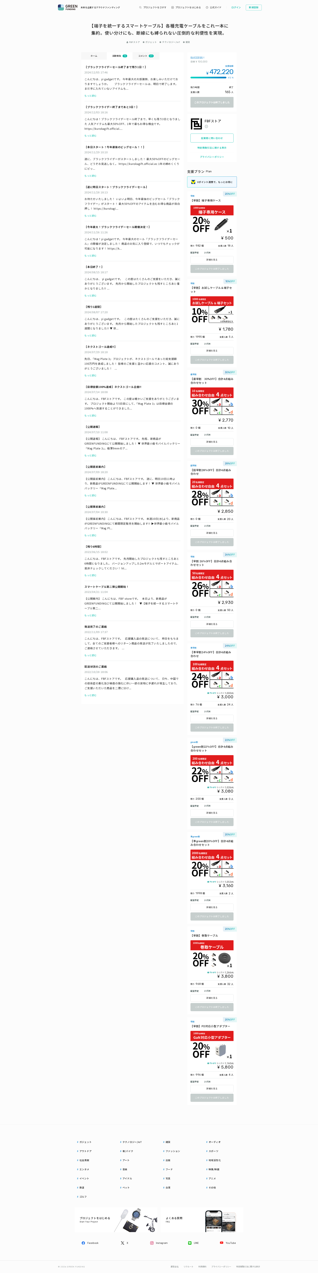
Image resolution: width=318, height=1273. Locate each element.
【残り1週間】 (93, 307)
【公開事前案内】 (96, 507)
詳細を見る (212, 260)
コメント (145, 55)
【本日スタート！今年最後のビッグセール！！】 (115, 147)
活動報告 (119, 55)
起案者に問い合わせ (212, 138)
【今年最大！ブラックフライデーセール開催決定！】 (117, 227)
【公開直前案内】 (96, 467)
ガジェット (151, 42)
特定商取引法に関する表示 (212, 147)
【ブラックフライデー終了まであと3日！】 (111, 107)
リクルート (188, 1267)
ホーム (94, 55)
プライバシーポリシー (212, 156)
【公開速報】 (92, 427)
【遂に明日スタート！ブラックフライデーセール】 (116, 187)
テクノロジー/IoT (171, 42)
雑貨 (188, 42)
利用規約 (202, 1267)
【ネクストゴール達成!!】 (100, 347)
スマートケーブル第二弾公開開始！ (106, 587)
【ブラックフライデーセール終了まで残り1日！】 (115, 67)
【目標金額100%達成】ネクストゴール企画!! (112, 387)
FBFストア (134, 42)
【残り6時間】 (93, 547)
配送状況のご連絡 (95, 666)
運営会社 (175, 1267)
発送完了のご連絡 (95, 627)
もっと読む (90, 95)
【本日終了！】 (94, 267)
